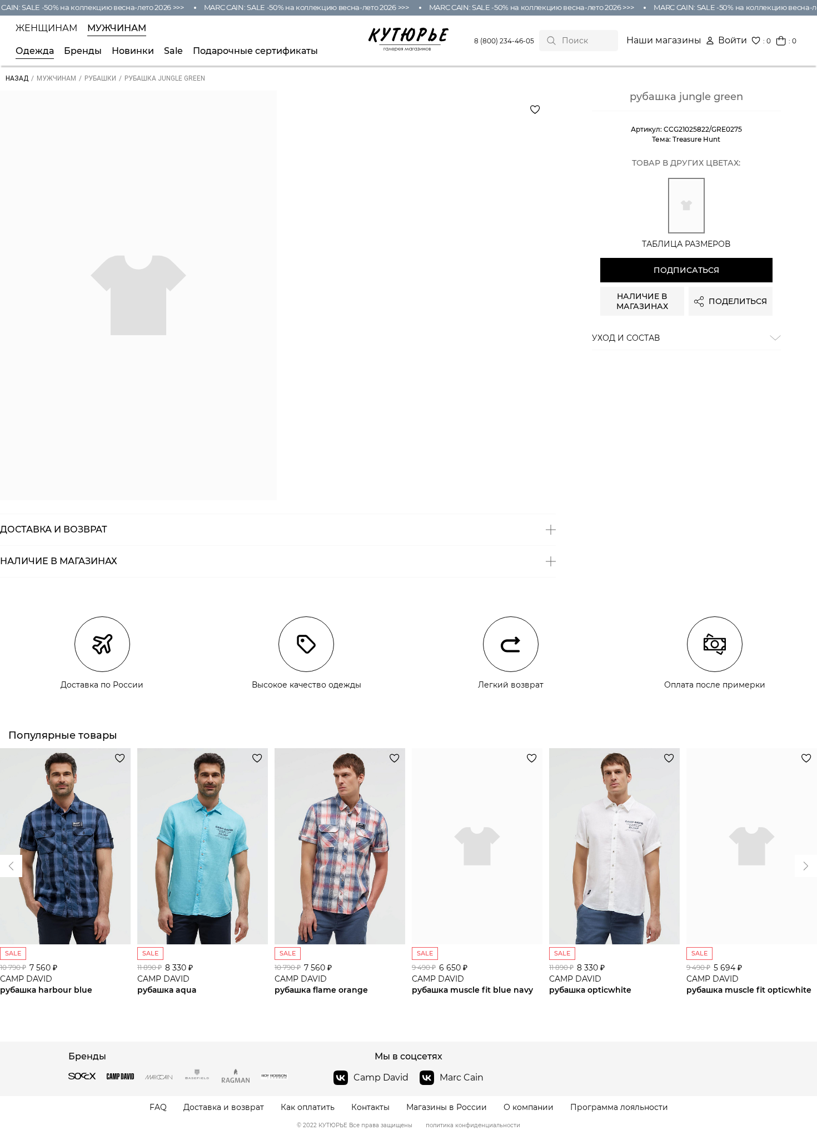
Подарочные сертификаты (255, 51)
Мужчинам (116, 28)
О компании (529, 1107)
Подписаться (686, 270)
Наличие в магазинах (642, 301)
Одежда (35, 51)
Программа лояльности (619, 1107)
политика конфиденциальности (473, 1125)
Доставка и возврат (223, 1107)
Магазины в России (446, 1107)
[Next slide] (11, 866)
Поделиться (738, 301)
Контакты (370, 1107)
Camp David (381, 1077)
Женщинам (46, 28)
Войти (732, 41)
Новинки (133, 51)
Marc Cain (462, 1077)
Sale (173, 51)
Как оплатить (308, 1107)
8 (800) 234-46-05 (504, 41)
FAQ (158, 1107)
